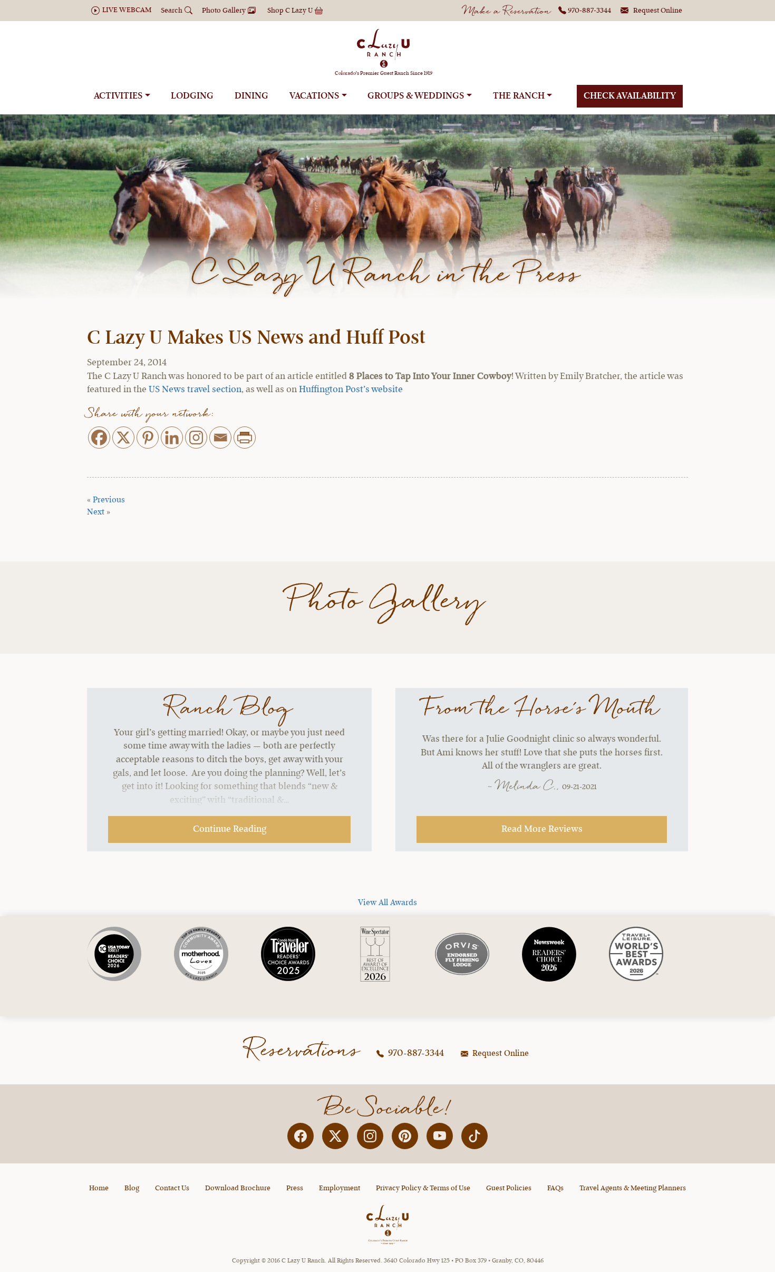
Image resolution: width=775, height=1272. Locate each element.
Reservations (303, 1051)
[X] (123, 437)
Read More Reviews (542, 829)
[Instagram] (196, 437)
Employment (339, 1188)
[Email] (220, 437)
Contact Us (172, 1188)
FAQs (555, 1188)
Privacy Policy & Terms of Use (423, 1188)
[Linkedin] (172, 437)
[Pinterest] (148, 437)
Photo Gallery (388, 602)
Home (99, 1188)
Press (294, 1188)
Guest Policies (508, 1188)
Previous (109, 500)
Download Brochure (237, 1188)
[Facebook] (99, 437)
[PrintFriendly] (245, 437)
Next (95, 512)
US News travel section (195, 389)
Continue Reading (229, 829)
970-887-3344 (415, 1053)
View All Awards (387, 903)
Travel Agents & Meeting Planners (632, 1188)
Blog (131, 1188)
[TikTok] (474, 1136)
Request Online (499, 1054)
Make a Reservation (507, 12)
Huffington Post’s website (351, 389)
